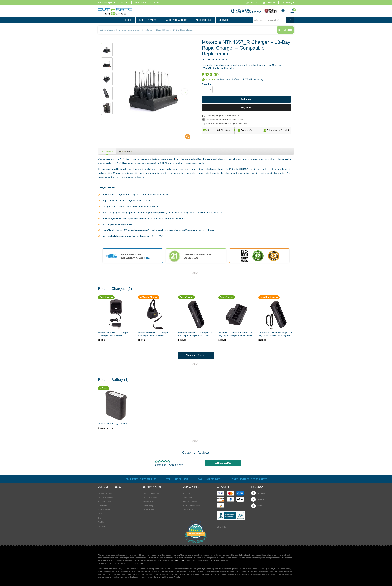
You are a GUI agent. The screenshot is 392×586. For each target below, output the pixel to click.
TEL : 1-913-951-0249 (177, 479)
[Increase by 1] (211, 87)
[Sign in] (284, 10)
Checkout (271, 2)
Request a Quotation (105, 497)
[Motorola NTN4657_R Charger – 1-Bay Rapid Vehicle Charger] (156, 314)
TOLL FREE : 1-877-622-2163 (141, 479)
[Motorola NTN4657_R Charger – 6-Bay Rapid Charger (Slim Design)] (196, 314)
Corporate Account (105, 493)
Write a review (223, 463)
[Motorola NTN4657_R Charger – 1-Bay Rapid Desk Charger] (116, 314)
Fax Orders (102, 506)
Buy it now (246, 107)
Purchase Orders (248, 130)
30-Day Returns (104, 510)
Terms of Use (179, 560)
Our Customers (189, 497)
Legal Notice (147, 514)
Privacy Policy (148, 510)
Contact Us (102, 526)
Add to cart (246, 99)
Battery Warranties (150, 497)
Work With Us (188, 510)
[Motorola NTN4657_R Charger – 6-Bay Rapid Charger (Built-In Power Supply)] (236, 314)
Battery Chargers (176, 20)
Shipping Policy (148, 501)
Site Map (101, 522)
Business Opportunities (191, 506)
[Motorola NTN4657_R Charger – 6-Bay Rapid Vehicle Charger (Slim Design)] (276, 314)
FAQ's (100, 514)
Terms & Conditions (190, 501)
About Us (186, 493)
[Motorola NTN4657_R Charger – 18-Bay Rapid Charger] (185, 137)
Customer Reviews (190, 514)
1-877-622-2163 (243, 10)
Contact (253, 2)
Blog (99, 518)
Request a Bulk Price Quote (218, 130)
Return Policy (148, 506)
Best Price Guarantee (151, 493)
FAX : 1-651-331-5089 (209, 479)
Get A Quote (285, 30)
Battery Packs (147, 20)
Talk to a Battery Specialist (278, 130)
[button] (184, 90)
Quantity (206, 84)
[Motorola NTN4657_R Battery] (115, 405)
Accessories (203, 20)
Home (128, 20)
